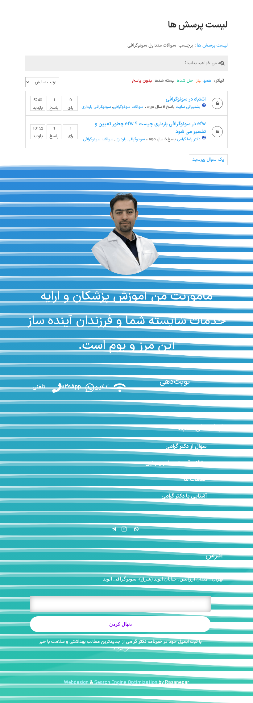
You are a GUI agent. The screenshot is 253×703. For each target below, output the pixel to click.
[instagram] (244, 6)
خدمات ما (195, 479)
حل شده (185, 80)
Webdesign (76, 682)
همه (207, 80)
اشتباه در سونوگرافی (186, 99)
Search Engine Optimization (125, 682)
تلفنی (38, 387)
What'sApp (67, 387)
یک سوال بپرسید (208, 159)
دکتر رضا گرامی (189, 139)
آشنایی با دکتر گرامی (184, 496)
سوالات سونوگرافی (128, 107)
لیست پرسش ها (212, 45)
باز (198, 80)
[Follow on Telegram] (114, 529)
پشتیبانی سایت (188, 107)
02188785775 (26, 6)
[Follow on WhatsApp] (136, 529)
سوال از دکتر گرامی (186, 446)
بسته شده (164, 80)
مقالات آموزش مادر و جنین (176, 463)
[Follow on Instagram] (124, 529)
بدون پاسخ (142, 80)
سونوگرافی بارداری (96, 107)
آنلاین (101, 387)
